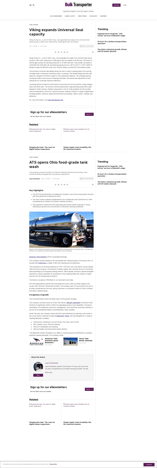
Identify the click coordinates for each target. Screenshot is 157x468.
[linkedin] (58, 52)
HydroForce (42, 263)
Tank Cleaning (33, 24)
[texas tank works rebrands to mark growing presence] (70, 342)
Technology (93, 16)
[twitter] (61, 52)
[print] (93, 52)
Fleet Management (56, 16)
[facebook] (55, 52)
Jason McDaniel (34, 178)
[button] (30, 5)
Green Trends (82, 16)
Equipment (103, 16)
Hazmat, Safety (70, 16)
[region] (78, 464)
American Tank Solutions (38, 257)
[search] (33, 5)
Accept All (149, 464)
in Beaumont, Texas (62, 316)
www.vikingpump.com (55, 100)
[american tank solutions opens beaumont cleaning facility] (36, 342)
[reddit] (64, 52)
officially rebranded (73, 303)
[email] (67, 52)
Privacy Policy (53, 464)
